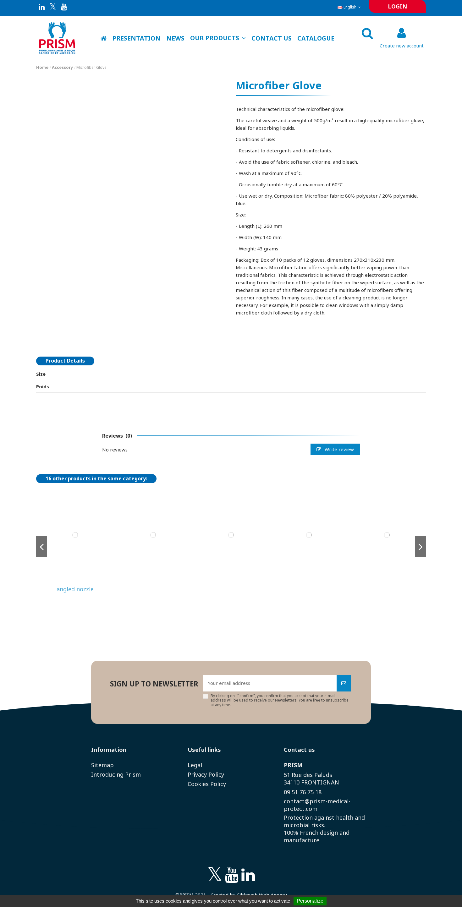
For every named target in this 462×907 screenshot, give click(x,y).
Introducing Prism (116, 774)
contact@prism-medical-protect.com (317, 804)
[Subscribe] (344, 683)
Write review (338, 449)
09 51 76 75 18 (303, 792)
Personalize (310, 901)
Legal (195, 765)
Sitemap (102, 765)
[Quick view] (75, 580)
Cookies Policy (207, 784)
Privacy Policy (206, 774)
